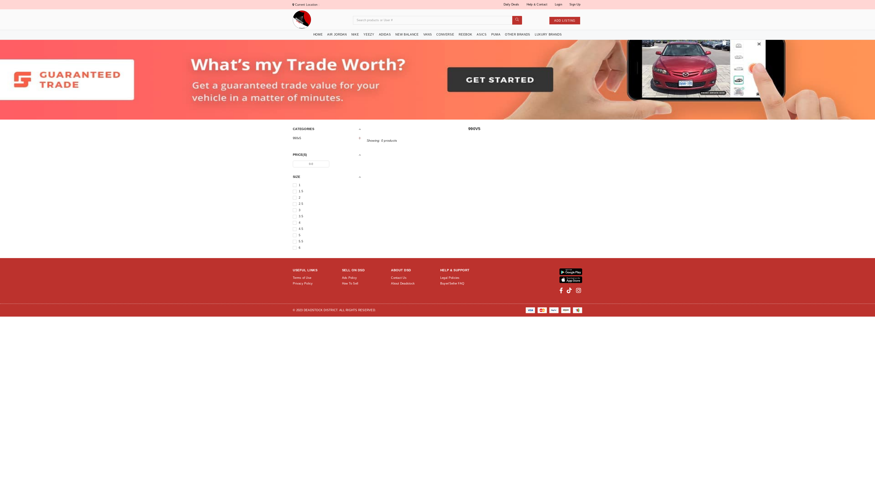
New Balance (407, 34)
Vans (427, 34)
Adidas (385, 34)
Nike (355, 34)
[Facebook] (561, 290)
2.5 (301, 203)
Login (558, 4)
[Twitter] (569, 290)
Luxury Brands (548, 34)
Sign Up (574, 4)
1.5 (301, 191)
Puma (496, 34)
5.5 (301, 241)
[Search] (517, 20)
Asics (481, 34)
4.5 (301, 229)
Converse (445, 34)
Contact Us (399, 277)
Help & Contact (537, 4)
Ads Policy (349, 277)
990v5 (297, 138)
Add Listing (564, 20)
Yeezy (368, 34)
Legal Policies (450, 277)
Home (318, 34)
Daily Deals (511, 4)
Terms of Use (302, 277)
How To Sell (350, 283)
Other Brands (517, 34)
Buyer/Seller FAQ (452, 283)
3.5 (301, 216)
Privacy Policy (303, 283)
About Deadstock (403, 283)
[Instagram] (578, 290)
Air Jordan (337, 34)
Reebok (465, 34)
